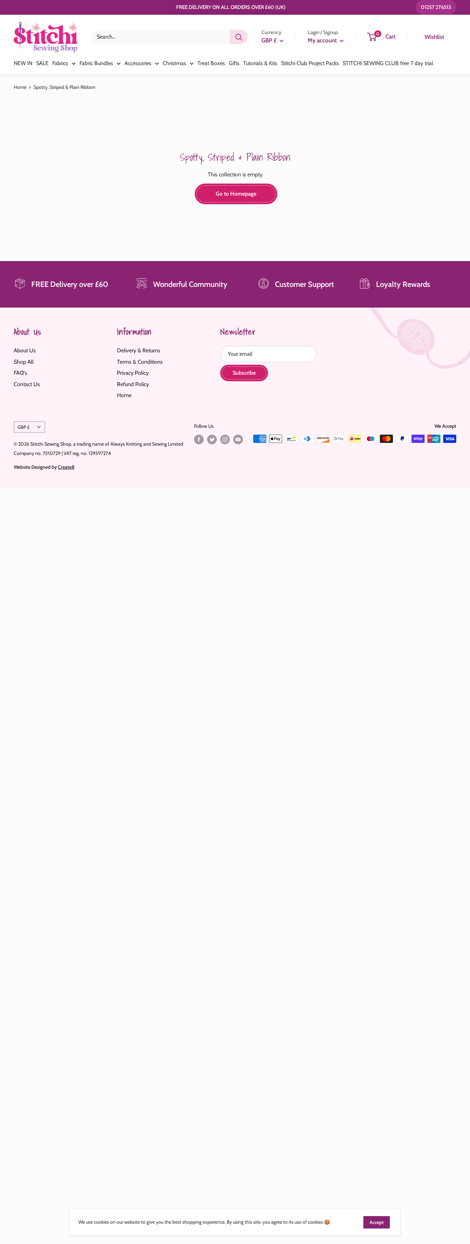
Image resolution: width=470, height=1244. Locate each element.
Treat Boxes (211, 63)
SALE (42, 63)
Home (20, 87)
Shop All (24, 362)
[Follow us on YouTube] (238, 440)
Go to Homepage (236, 193)
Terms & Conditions (140, 362)
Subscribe (244, 373)
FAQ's (20, 373)
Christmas (174, 63)
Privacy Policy (133, 373)
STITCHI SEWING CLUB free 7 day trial (388, 63)
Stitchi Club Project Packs (310, 63)
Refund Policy (133, 384)
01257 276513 (436, 7)
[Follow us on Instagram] (225, 440)
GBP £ (24, 427)
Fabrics (60, 63)
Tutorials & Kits (260, 63)
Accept (377, 1222)
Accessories (138, 63)
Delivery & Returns (138, 350)
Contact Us (27, 384)
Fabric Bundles (96, 63)
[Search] (238, 37)
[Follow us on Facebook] (199, 440)
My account (323, 40)
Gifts (234, 63)
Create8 (66, 467)
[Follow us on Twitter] (212, 440)
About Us (25, 350)
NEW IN (23, 63)
